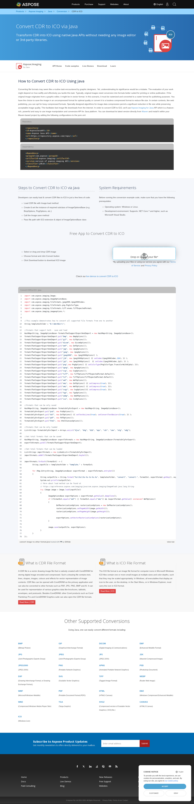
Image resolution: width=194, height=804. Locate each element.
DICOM (102, 643)
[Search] (174, 4)
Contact (125, 800)
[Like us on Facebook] (77, 766)
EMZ (142, 691)
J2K (141, 654)
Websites (114, 4)
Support (101, 4)
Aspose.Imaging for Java (142, 108)
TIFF (101, 676)
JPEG (61, 654)
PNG (61, 665)
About (126, 4)
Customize (153, 793)
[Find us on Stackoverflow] (97, 766)
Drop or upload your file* (144, 257)
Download (102, 66)
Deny (176, 793)
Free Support (105, 781)
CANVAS (144, 702)
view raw (170, 542)
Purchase (89, 4)
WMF (20, 691)
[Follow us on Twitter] (84, 766)
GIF (60, 643)
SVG (61, 676)
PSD (142, 665)
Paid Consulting (28, 786)
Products (76, 4)
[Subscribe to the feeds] (116, 766)
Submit (144, 743)
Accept (165, 786)
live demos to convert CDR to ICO (102, 276)
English (159, 4)
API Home (57, 66)
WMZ (20, 702)
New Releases (105, 777)
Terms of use (117, 800)
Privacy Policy (151, 265)
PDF (61, 691)
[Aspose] (27, 4)
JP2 (101, 654)
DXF (20, 676)
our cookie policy (171, 781)
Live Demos (88, 66)
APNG (102, 665)
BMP (20, 643)
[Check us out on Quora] (103, 766)
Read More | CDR (27, 602)
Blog (62, 786)
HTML (102, 691)
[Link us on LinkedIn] (90, 766)
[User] (167, 4)
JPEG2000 (23, 665)
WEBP (142, 676)
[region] (97, 416)
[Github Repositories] (110, 766)
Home (24, 777)
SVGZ (102, 702)
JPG (20, 654)
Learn (113, 66)
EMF (142, 643)
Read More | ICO (107, 591)
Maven (145, 111)
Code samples (72, 66)
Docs (23, 781)
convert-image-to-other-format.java (35, 542)
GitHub (68, 542)
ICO (20, 716)
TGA (61, 702)
